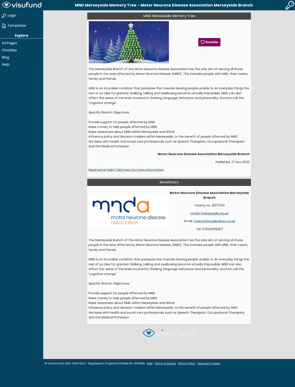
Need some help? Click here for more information (126, 170)
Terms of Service (165, 363)
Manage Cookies (209, 363)
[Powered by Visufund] (169, 334)
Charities (9, 50)
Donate (211, 42)
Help (6, 64)
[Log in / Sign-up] (290, 5)
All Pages (9, 43)
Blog (5, 57)
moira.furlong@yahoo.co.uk (214, 221)
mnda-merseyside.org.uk (209, 213)
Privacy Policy (187, 363)
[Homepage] (21, 5)
